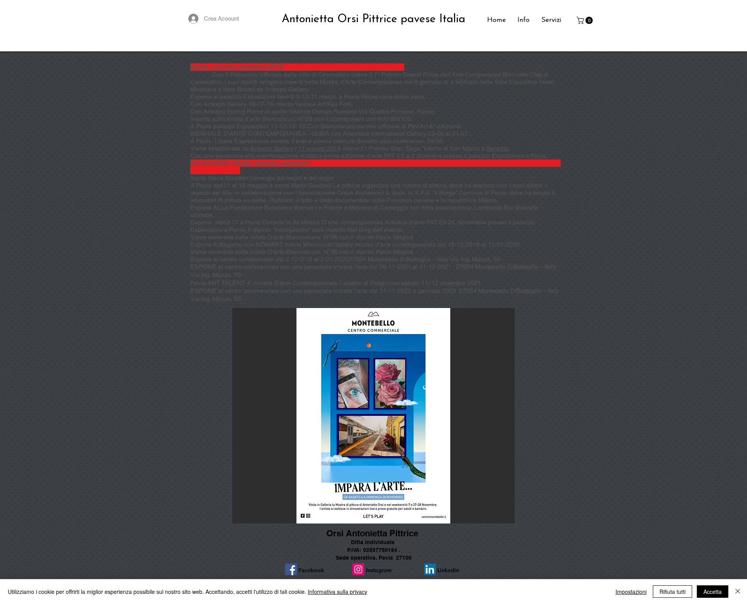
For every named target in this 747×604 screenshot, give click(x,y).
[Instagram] (358, 569)
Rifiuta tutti (672, 591)
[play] (498, 517)
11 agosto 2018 (319, 148)
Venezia (497, 148)
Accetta (712, 591)
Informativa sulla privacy (337, 591)
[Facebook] (291, 569)
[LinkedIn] (430, 569)
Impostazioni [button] (631, 591)
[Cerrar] (737, 591)
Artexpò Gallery (271, 148)
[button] (585, 20)
